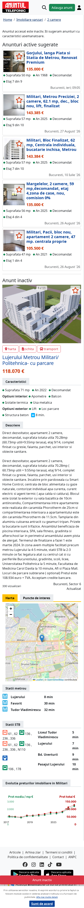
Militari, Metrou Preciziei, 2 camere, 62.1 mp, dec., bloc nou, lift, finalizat (52, 101)
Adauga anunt (62, 7)
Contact (58, 857)
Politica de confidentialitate (28, 857)
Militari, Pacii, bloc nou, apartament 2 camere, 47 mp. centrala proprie (50, 236)
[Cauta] (44, 7)
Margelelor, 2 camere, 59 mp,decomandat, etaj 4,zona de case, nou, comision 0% (50, 190)
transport (51, 349)
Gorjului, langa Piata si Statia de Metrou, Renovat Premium (51, 57)
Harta (9, 598)
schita (29, 349)
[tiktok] (50, 864)
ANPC (72, 857)
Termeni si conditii (58, 852)
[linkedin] (42, 864)
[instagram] (33, 864)
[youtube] (59, 864)
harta (12, 349)
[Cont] (79, 7)
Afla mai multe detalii (47, 897)
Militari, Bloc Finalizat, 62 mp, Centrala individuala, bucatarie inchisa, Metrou (51, 144)
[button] (41, 638)
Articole (15, 852)
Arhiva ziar (33, 852)
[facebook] (25, 864)
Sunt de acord (42, 904)
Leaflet (39, 679)
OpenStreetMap (55, 679)
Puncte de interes (36, 598)
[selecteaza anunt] (19, 56)
